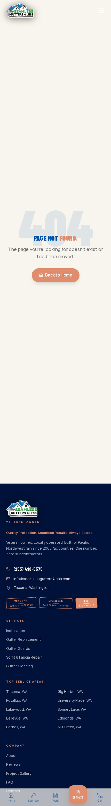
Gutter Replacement (23, 639)
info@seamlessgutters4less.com (41, 578)
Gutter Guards (18, 648)
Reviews (13, 764)
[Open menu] (101, 10)
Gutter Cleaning (19, 665)
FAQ (9, 782)
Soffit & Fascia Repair (24, 657)
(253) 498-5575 (28, 569)
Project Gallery (18, 773)
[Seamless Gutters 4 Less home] (20, 10)
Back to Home (58, 275)
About (11, 755)
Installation (15, 630)
